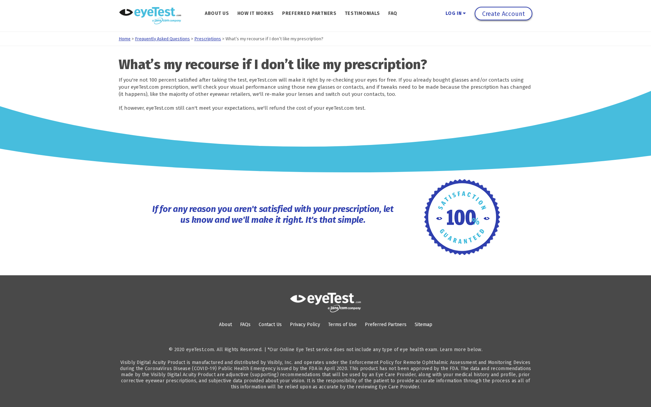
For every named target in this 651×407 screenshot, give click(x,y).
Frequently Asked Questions (162, 38)
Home (125, 38)
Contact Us (270, 324)
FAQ (392, 13)
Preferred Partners (309, 13)
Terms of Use (342, 324)
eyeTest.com (200, 349)
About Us (217, 13)
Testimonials (362, 13)
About (225, 324)
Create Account (503, 14)
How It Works (255, 13)
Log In (454, 13)
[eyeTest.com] (325, 302)
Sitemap (423, 324)
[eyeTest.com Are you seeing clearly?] (150, 16)
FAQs (245, 324)
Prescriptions (207, 38)
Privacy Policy (305, 324)
